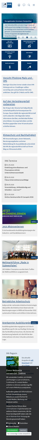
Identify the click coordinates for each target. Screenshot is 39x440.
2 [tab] (23, 37)
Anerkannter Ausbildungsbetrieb (19, 323)
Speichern (23, 430)
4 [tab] (31, 37)
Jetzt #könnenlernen (13, 226)
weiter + (34, 221)
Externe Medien (13, 426)
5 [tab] (35, 37)
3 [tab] (27, 37)
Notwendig (12, 423)
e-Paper (27, 365)
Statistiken (24, 423)
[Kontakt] (24, 5)
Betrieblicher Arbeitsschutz (16, 301)
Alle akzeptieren (12, 430)
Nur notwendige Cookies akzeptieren (18, 434)
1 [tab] (19, 37)
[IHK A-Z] (19, 5)
